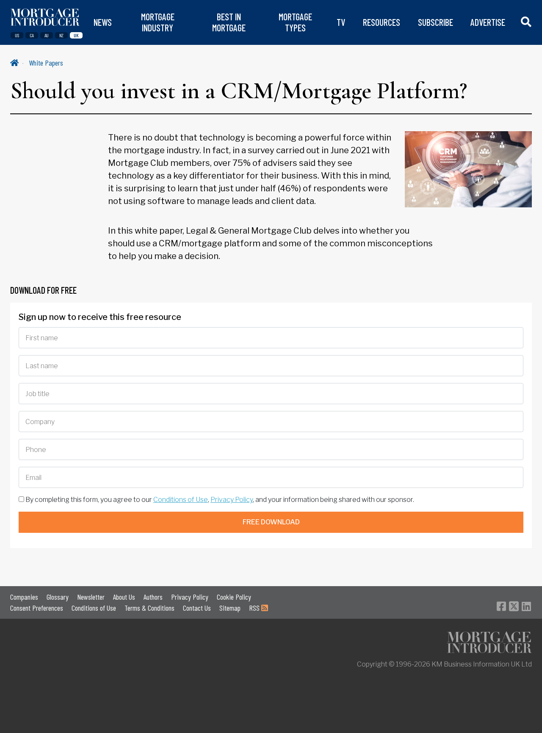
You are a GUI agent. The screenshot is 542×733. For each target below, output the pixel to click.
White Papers (46, 62)
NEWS (103, 22)
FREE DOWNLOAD (271, 522)
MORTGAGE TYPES (295, 22)
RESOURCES (381, 22)
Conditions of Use (180, 500)
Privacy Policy (231, 500)
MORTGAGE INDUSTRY (157, 22)
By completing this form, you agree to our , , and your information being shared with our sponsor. (219, 500)
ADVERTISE (487, 22)
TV (341, 22)
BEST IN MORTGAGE (229, 22)
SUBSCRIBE (435, 22)
